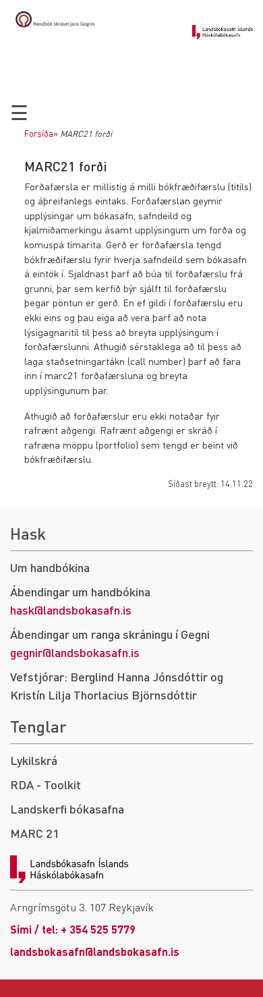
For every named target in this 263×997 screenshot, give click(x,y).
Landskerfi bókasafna (67, 808)
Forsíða (38, 133)
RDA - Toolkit (45, 784)
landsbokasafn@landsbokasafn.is (94, 951)
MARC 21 (34, 833)
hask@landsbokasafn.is (71, 609)
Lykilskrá (33, 760)
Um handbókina (50, 567)
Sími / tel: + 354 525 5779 (73, 929)
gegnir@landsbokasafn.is (75, 652)
